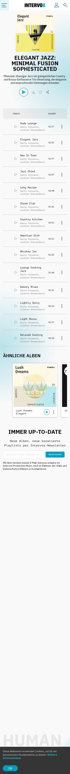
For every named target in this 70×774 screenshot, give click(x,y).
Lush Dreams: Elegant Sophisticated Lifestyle (25, 412)
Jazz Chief (27, 171)
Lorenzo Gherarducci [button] (32, 130)
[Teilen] (47, 92)
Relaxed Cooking (31, 334)
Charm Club (27, 203)
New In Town (28, 155)
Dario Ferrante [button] (29, 127)
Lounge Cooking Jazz (30, 269)
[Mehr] (62, 127)
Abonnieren (55, 454)
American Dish (30, 235)
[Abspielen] (23, 92)
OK (10, 768)
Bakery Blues (29, 286)
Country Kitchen (31, 219)
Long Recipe (28, 187)
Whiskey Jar (28, 251)
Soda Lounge (28, 123)
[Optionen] (54, 412)
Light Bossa (28, 318)
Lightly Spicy (30, 302)
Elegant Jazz (29, 139)
